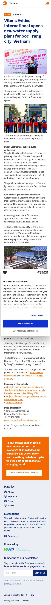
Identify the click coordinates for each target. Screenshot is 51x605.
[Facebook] (27, 595)
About (11, 492)
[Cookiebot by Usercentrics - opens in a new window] (36, 272)
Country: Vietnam (14, 403)
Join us (11, 506)
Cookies (25, 601)
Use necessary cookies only (25, 331)
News (15, 3)
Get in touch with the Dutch (22, 473)
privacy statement (12, 584)
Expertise (12, 497)
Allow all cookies (25, 323)
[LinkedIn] (31, 595)
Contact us (13, 536)
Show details (37, 315)
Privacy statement (11, 601)
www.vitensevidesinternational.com (21, 420)
